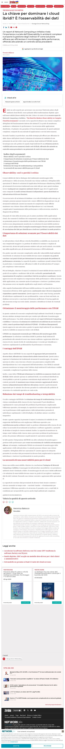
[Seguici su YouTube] (35, 710)
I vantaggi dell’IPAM (11, 163)
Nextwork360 (8, 725)
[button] (5, 2)
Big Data (28, 6)
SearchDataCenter (24, 23)
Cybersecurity (36, 6)
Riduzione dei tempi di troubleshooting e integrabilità (23, 166)
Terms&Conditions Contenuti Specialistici (18, 717)
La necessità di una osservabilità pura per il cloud (22, 168)
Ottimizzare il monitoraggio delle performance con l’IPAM (25, 161)
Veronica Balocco (8, 52)
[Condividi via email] (11, 27)
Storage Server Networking (40, 23)
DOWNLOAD (25, 602)
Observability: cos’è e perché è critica (17, 156)
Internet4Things (54, 6)
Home (5, 23)
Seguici (16, 710)
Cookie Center (36, 717)
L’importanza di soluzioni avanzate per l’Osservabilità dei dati (26, 159)
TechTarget (12, 23)
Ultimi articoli (6, 6)
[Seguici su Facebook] (31, 710)
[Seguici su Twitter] (28, 710)
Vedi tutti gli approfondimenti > (53, 704)
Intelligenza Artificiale (18, 6)
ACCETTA (16, 746)
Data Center (45, 6)
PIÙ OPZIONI (47, 746)
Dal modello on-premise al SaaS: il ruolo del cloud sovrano (27, 562)
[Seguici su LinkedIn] (24, 710)
